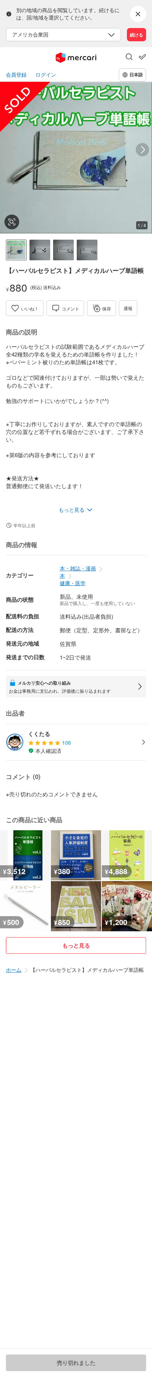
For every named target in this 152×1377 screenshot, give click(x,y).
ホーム (13, 969)
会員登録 (16, 74)
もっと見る (76, 945)
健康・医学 (73, 583)
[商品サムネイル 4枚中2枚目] (40, 250)
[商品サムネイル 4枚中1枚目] (16, 250)
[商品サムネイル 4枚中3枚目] (63, 250)
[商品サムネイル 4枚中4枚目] (87, 250)
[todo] (142, 56)
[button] (129, 57)
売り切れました (76, 1363)
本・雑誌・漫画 (78, 568)
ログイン (45, 74)
